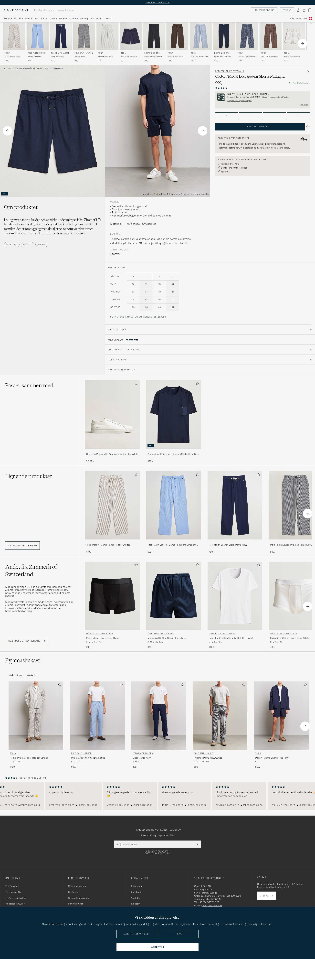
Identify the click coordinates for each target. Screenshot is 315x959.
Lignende (28, 476)
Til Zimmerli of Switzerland (24, 641)
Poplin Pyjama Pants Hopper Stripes (12, 56)
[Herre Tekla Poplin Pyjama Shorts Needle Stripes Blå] (294, 36)
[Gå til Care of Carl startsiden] (16, 10)
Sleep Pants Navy (57, 56)
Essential (11, 244)
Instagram (136, 886)
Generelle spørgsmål (78, 897)
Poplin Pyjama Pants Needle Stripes (105, 56)
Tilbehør (29, 18)
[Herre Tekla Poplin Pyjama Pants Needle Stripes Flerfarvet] (107, 36)
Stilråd (287, 10)
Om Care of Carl (13, 892)
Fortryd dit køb (76, 903)
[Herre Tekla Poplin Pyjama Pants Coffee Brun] (177, 36)
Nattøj (40, 68)
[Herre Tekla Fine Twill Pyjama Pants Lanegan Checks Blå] (247, 36)
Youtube (135, 897)
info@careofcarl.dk (212, 905)
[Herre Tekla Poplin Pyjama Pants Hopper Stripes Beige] (14, 36)
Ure (37, 18)
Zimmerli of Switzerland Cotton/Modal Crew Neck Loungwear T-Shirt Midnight (173, 454)
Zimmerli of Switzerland (229, 71)
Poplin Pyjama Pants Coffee (175, 56)
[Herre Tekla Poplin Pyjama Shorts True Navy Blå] (131, 36)
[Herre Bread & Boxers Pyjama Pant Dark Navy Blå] (224, 36)
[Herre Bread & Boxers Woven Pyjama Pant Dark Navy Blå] (154, 36)
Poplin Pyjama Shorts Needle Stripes (292, 56)
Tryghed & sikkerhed (15, 897)
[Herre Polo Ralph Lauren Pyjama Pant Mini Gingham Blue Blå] (38, 36)
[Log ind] (298, 10)
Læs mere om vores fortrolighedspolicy (157, 852)
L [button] (274, 115)
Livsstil (53, 18)
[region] (157, 796)
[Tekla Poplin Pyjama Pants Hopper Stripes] (112, 541)
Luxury (107, 18)
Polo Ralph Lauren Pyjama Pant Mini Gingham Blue (171, 545)
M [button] (250, 115)
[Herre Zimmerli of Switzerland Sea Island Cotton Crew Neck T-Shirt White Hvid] (235, 596)
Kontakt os (74, 892)
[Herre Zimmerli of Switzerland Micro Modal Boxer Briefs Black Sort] (112, 596)
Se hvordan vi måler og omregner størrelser (137, 317)
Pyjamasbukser (54, 68)
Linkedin (135, 903)
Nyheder (8, 18)
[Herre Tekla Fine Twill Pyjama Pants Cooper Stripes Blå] (201, 36)
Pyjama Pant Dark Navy (222, 56)
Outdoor (73, 18)
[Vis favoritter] (304, 10)
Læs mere (304, 105)
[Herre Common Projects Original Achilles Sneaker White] (112, 414)
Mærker (63, 18)
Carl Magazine (298, 18)
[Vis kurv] (309, 10)
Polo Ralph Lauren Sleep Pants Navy (228, 544)
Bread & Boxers (151, 53)
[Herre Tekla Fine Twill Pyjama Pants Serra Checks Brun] (271, 36)
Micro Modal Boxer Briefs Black (102, 637)
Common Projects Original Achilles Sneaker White (112, 454)
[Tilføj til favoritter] (135, 384)
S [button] (226, 115)
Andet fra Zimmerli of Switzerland (31, 570)
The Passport (12, 886)
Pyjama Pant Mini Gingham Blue (34, 56)
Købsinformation (77, 886)
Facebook (136, 892)
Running (84, 18)
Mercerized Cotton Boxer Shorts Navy (166, 637)
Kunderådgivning (264, 10)
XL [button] (298, 115)
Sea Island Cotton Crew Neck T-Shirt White (231, 637)
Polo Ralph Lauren (37, 53)
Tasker (44, 18)
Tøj (15, 18)
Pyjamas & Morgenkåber (22, 68)
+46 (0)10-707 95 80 (208, 902)
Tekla (7, 53)
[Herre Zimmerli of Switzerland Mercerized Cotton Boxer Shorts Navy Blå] (173, 596)
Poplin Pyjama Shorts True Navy (129, 56)
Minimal (27, 244)
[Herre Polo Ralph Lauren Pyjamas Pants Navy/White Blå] (84, 36)
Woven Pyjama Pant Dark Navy (153, 56)
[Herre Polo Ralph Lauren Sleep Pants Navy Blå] (61, 36)
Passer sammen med (29, 385)
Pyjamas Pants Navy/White (79, 56)
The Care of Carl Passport (157, 2)
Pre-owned (96, 18)
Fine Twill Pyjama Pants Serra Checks (269, 56)
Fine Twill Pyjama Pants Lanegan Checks (246, 56)
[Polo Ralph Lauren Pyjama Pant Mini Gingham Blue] (173, 541)
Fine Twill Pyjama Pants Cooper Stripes (200, 56)
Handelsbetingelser (15, 903)
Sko (21, 18)
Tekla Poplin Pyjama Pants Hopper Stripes (108, 544)
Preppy (41, 244)
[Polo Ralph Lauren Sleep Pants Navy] (235, 541)
